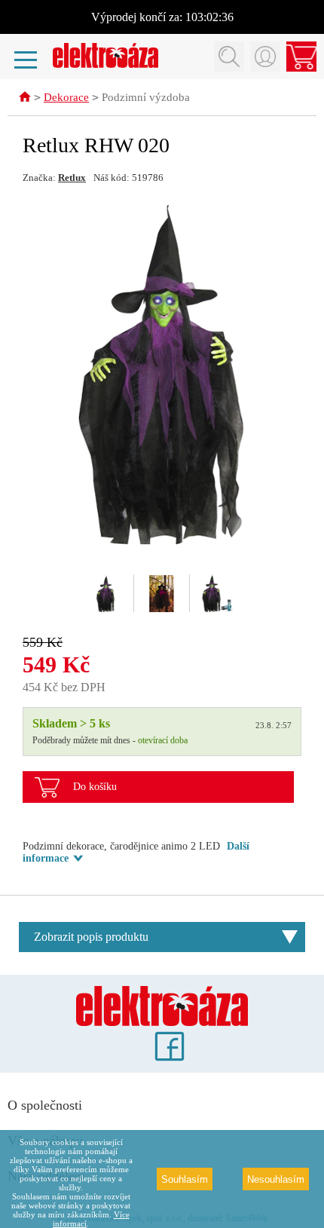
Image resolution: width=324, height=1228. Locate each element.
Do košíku (95, 786)
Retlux (72, 177)
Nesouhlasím (275, 1179)
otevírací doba (163, 740)
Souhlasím (184, 1179)
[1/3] (106, 593)
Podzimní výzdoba (146, 97)
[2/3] (162, 593)
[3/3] (218, 593)
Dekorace (66, 97)
